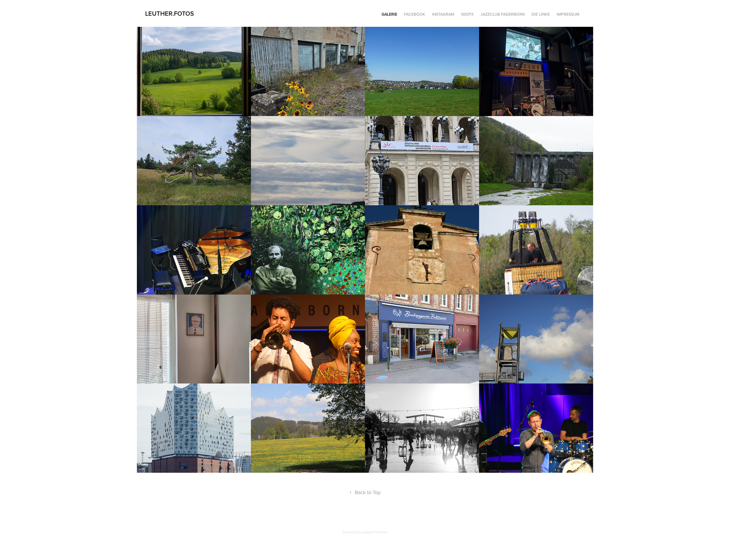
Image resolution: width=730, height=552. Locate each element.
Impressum (568, 14)
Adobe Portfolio (374, 532)
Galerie (389, 14)
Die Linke (541, 14)
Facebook (414, 14)
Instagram (443, 14)
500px (467, 14)
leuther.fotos (169, 13)
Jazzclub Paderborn (502, 14)
